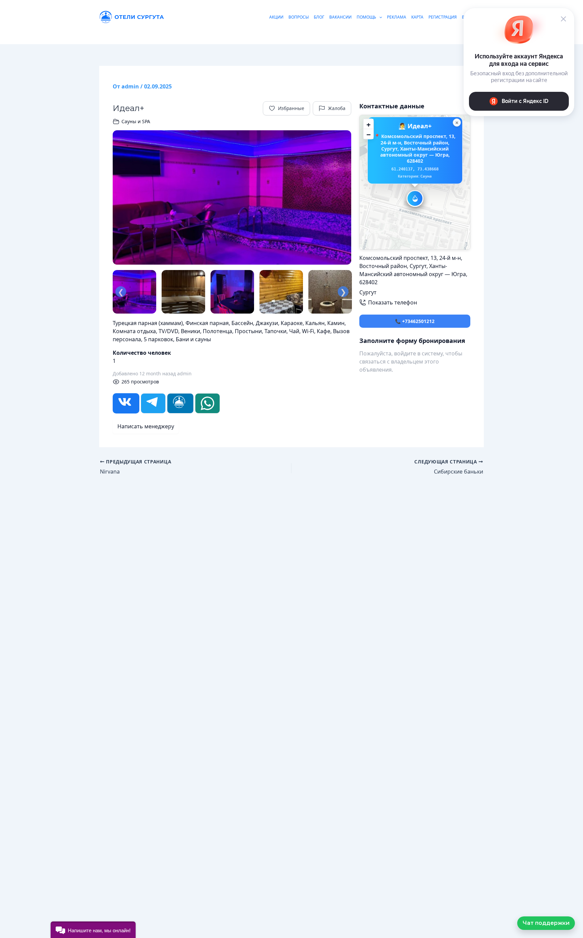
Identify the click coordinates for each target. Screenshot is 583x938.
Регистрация (442, 17)
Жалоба (336, 108)
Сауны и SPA (135, 121)
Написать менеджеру (145, 426)
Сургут (368, 292)
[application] (379, 17)
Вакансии (340, 17)
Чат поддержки (546, 923)
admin (184, 373)
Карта (417, 17)
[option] (232, 197)
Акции (276, 17)
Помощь (366, 17)
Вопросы (298, 17)
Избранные (291, 108)
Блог (319, 17)
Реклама (396, 17)
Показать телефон (392, 302)
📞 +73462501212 (415, 321)
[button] (415, 198)
